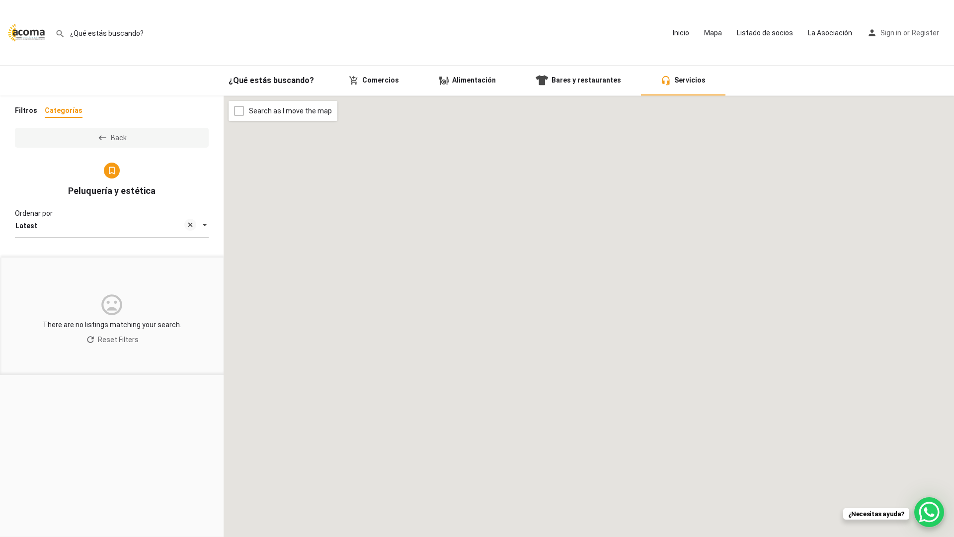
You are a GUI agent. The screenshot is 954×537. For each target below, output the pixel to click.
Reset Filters (118, 340)
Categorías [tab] (63, 110)
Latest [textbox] (26, 226)
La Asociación (830, 33)
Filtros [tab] (26, 110)
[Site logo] (27, 32)
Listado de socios (765, 33)
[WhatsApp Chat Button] (929, 512)
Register (925, 33)
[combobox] (112, 226)
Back (119, 138)
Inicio (681, 33)
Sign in (890, 33)
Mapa (713, 33)
